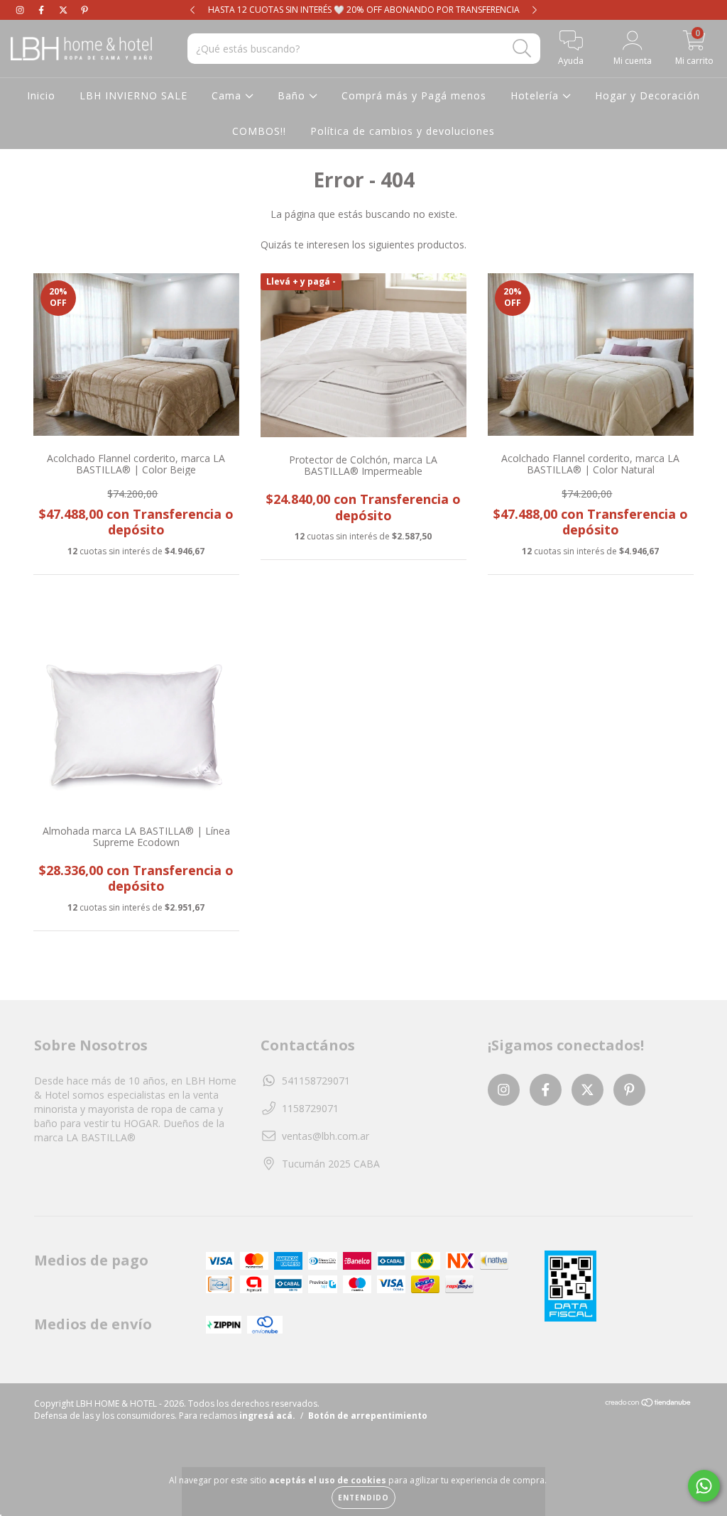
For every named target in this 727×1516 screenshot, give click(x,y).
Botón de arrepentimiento (367, 1416)
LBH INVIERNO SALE (133, 95)
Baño (293, 95)
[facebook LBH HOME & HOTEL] (42, 9)
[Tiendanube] (648, 1404)
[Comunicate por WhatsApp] (704, 1486)
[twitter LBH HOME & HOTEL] (64, 9)
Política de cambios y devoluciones (402, 131)
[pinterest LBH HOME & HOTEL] (84, 9)
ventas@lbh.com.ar (325, 1136)
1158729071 (310, 1108)
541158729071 (316, 1080)
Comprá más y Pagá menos (413, 95)
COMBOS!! (259, 131)
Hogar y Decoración (647, 95)
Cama (228, 95)
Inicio (41, 95)
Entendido (363, 1498)
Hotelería (536, 95)
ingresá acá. (267, 1416)
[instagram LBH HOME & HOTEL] (21, 9)
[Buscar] (522, 48)
